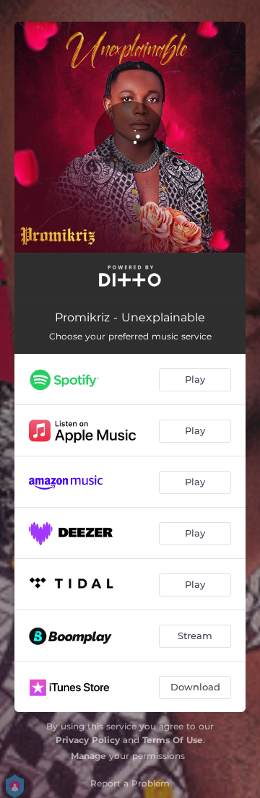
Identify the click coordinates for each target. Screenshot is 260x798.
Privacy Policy (88, 739)
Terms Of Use (172, 739)
